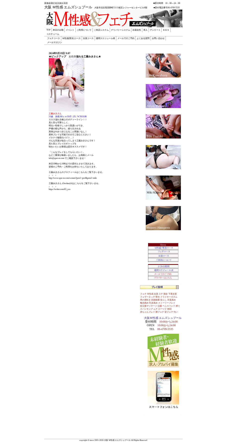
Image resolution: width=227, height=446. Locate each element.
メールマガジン (54, 42)
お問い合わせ (158, 38)
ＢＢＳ (166, 30)
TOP (48, 30)
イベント (70, 30)
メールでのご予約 (125, 38)
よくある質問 (143, 38)
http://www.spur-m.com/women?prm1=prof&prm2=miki (73, 178)
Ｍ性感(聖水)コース (71, 38)
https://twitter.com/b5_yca (59, 189)
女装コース (88, 38)
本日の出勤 (58, 30)
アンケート (155, 30)
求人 (145, 30)
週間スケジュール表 (105, 38)
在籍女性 (136, 30)
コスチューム (52, 34)
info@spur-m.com (56, 158)
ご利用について (84, 30)
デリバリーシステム (120, 30)
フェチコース (53, 38)
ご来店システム (101, 30)
